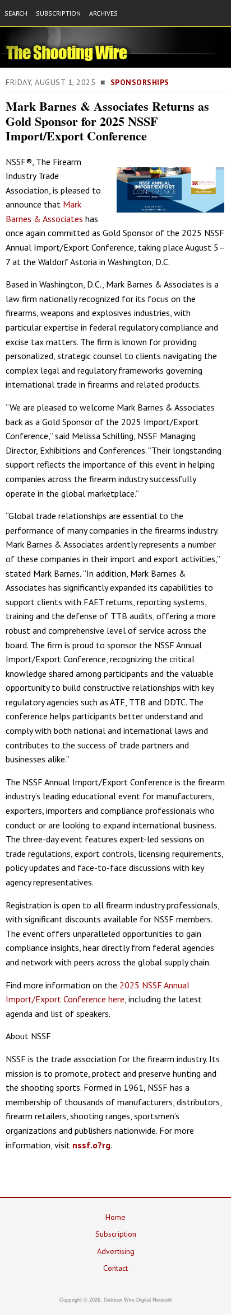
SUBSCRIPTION (58, 13)
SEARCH (15, 13)
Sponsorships (139, 82)
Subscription (115, 1234)
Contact (115, 1268)
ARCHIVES (103, 13)
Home (115, 1217)
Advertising (116, 1251)
